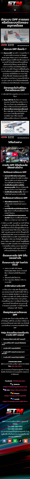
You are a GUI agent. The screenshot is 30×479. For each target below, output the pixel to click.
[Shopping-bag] (26, 441)
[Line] (15, 441)
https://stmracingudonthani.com (15, 387)
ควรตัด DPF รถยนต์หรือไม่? (12, 348)
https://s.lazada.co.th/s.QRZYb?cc (15, 401)
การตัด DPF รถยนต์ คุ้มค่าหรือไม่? (14, 357)
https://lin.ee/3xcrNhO (19, 390)
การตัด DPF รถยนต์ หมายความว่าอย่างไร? (13, 353)
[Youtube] (10, 441)
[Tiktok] (20, 441)
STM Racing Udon (19, 381)
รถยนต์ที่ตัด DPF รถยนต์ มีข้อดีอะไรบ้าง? (14, 344)
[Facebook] (4, 441)
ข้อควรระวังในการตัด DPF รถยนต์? (14, 339)
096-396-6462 (16, 366)
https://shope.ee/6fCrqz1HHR (15, 396)
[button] (15, 10)
